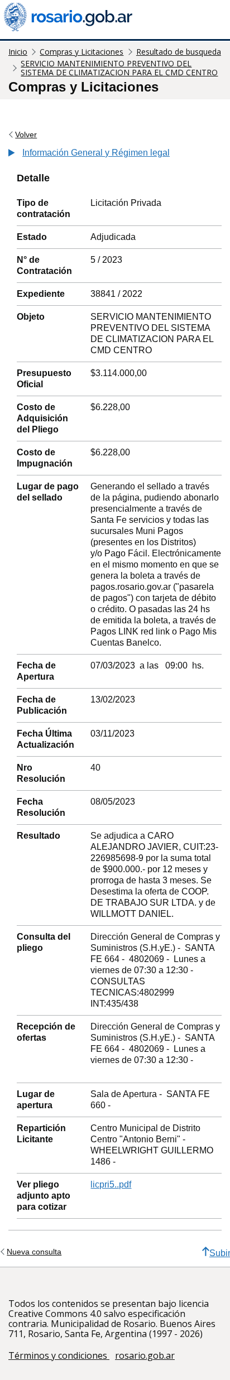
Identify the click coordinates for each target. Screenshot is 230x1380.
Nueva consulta (34, 1251)
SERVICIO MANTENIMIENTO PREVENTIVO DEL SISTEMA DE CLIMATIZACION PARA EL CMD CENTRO (119, 68)
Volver (26, 134)
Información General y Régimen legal (96, 152)
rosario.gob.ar (145, 1355)
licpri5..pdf (110, 1184)
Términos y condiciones (58, 1355)
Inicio (17, 51)
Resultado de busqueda (178, 51)
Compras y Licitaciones (81, 51)
